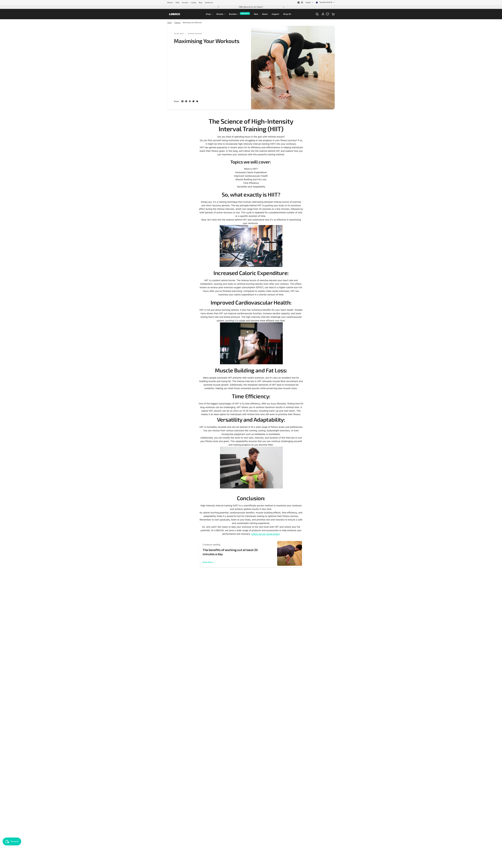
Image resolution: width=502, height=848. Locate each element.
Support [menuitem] (275, 14)
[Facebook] (298, 2)
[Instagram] (302, 2)
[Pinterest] (189, 101)
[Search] (317, 14)
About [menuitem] (265, 14)
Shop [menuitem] (208, 14)
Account (185, 3)
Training (177, 23)
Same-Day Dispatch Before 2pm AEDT (251, 7)
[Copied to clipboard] (197, 101)
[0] (332, 14)
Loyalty (193, 3)
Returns (170, 3)
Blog (200, 3)
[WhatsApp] (193, 101)
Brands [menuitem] (219, 14)
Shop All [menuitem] (287, 14)
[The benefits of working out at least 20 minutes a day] (289, 553)
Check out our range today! (265, 534)
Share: (176, 101)
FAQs (177, 3)
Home (169, 23)
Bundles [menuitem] (233, 14)
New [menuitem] (256, 14)
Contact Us (209, 3)
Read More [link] (208, 562)
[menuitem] (170, 2)
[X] (186, 101)
